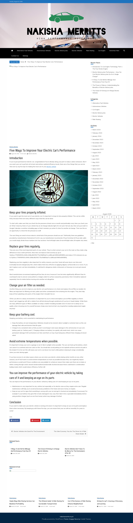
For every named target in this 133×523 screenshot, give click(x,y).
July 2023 (95, 156)
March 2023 (96, 169)
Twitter (25, 420)
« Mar (92, 243)
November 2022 (97, 182)
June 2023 (95, 159)
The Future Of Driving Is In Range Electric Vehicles (48, 450)
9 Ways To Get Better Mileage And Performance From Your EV (21, 450)
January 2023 (96, 175)
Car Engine (101, 50)
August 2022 (96, 192)
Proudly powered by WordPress (52, 519)
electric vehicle (51, 166)
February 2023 (97, 172)
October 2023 (97, 146)
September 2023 (98, 149)
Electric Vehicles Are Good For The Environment (29, 431)
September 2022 (98, 188)
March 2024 (96, 130)
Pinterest (36, 420)
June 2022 (95, 198)
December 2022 (97, 179)
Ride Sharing (90, 50)
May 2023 (95, 162)
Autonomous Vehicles (44, 50)
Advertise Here (114, 50)
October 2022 (97, 185)
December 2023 (97, 139)
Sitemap (25, 56)
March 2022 (96, 208)
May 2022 (95, 201)
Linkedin (46, 420)
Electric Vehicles (77, 50)
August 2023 (96, 152)
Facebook (15, 420)
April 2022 (95, 205)
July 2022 (95, 195)
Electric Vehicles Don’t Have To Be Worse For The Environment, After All (75, 451)
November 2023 (97, 143)
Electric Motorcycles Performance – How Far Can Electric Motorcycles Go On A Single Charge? (106, 74)
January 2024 (96, 136)
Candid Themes (86, 519)
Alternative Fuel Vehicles (25, 50)
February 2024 (97, 133)
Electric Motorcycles (61, 50)
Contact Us (15, 56)
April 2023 (95, 165)
